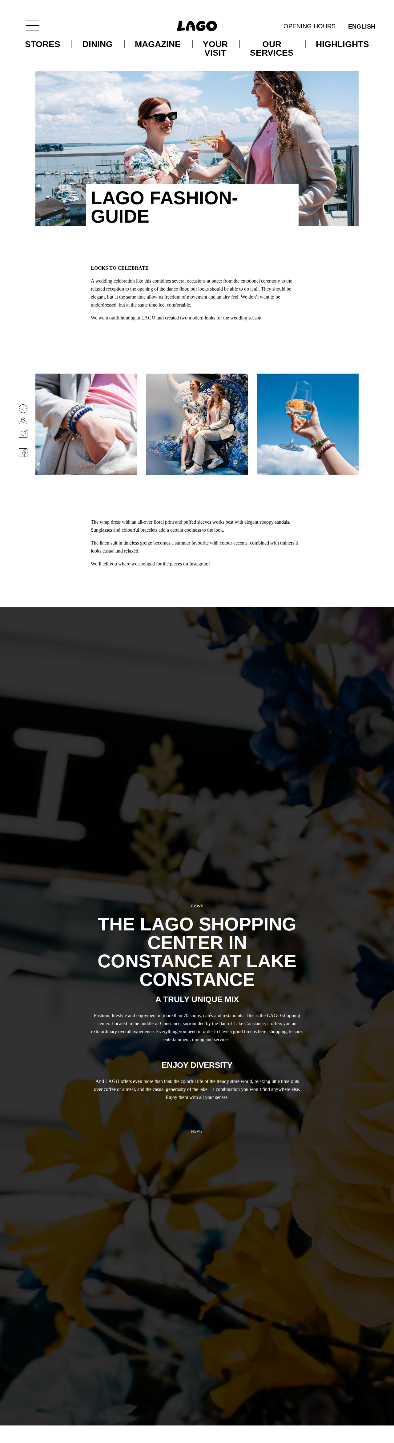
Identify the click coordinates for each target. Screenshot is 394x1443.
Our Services (272, 48)
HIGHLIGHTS (342, 44)
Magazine (158, 44)
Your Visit (215, 48)
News (197, 1131)
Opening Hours (309, 26)
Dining (97, 44)
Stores (42, 44)
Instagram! (199, 563)
